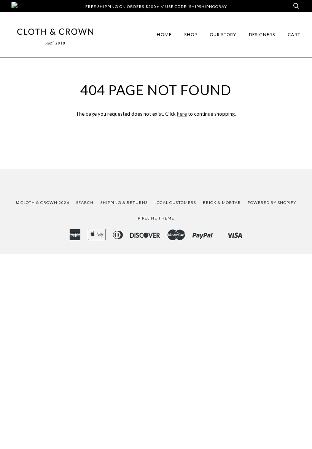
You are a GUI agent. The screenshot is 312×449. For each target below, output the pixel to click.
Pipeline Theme (156, 218)
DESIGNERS (262, 34)
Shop (190, 34)
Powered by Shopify (272, 202)
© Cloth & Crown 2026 (42, 202)
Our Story (223, 34)
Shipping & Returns (124, 202)
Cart (294, 34)
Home (164, 34)
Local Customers (175, 202)
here (182, 114)
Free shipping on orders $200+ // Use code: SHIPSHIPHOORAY (156, 6)
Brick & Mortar (222, 202)
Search (85, 202)
